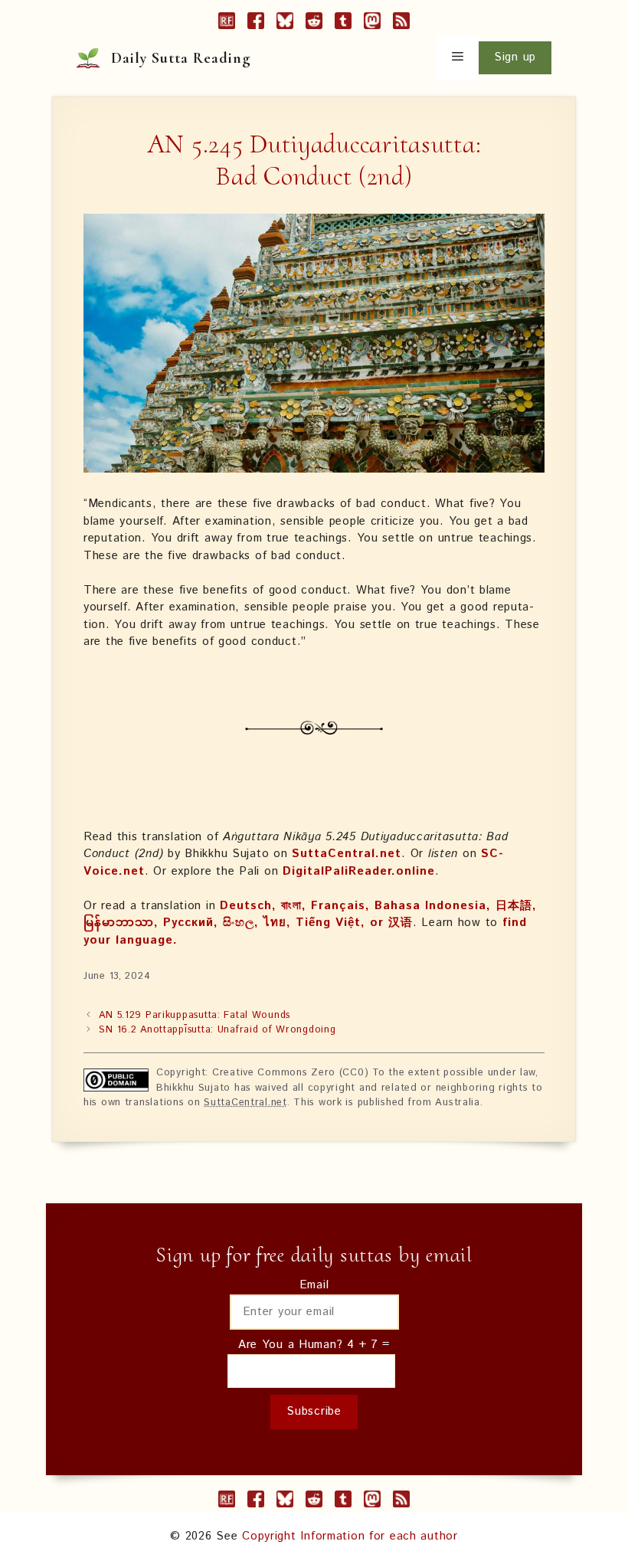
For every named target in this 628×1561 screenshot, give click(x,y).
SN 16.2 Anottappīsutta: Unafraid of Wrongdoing (217, 1030)
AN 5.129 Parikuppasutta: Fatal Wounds (194, 1015)
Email (314, 1285)
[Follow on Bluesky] (284, 23)
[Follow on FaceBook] (255, 23)
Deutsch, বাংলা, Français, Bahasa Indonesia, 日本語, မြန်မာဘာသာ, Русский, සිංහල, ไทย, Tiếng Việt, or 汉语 (310, 914)
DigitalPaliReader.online (359, 871)
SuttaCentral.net (346, 854)
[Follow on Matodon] (372, 23)
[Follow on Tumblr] (343, 23)
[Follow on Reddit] (314, 23)
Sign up (515, 57)
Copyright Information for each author (350, 1536)
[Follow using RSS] (401, 23)
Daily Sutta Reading (181, 58)
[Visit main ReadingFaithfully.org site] (226, 23)
